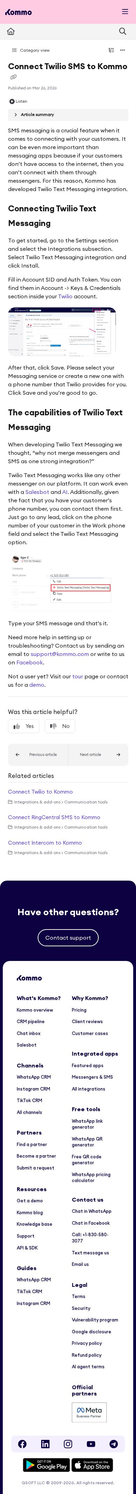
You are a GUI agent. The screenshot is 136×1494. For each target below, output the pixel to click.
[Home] (18, 12)
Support (26, 1236)
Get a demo (30, 1200)
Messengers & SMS (92, 1077)
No (66, 726)
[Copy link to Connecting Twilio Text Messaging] (61, 223)
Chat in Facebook (91, 1223)
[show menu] (125, 11)
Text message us (90, 1252)
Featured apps (88, 1065)
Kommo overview (35, 1010)
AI (65, 491)
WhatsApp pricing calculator (91, 1177)
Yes (29, 726)
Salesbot (37, 491)
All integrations (88, 1089)
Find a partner (32, 1144)
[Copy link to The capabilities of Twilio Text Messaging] (61, 427)
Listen (21, 101)
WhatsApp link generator (87, 1124)
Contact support (68, 937)
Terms (78, 1296)
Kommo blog (30, 1212)
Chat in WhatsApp (92, 1211)
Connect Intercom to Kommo (45, 842)
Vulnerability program (95, 1319)
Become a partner (36, 1156)
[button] (38, 755)
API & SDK (27, 1248)
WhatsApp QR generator (87, 1142)
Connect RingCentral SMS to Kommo (54, 817)
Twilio (65, 296)
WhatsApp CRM (34, 1077)
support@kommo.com (60, 653)
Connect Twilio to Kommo (40, 791)
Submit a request (35, 1168)
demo (36, 684)
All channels (29, 1112)
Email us (80, 1264)
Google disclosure (91, 1331)
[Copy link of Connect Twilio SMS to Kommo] (13, 76)
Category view (34, 50)
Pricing (79, 1010)
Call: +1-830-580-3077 (90, 1238)
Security (81, 1308)
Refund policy (86, 1355)
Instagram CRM (33, 1089)
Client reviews (87, 1021)
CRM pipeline (31, 1021)
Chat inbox (28, 1033)
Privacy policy (87, 1343)
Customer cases (90, 1033)
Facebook (29, 662)
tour (77, 676)
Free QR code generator (86, 1160)
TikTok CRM (29, 1100)
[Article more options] (122, 50)
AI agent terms (88, 1366)
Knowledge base (34, 1224)
